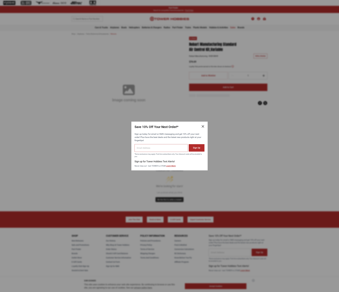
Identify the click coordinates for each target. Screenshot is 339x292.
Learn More (171, 166)
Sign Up (196, 148)
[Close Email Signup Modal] (202, 126)
